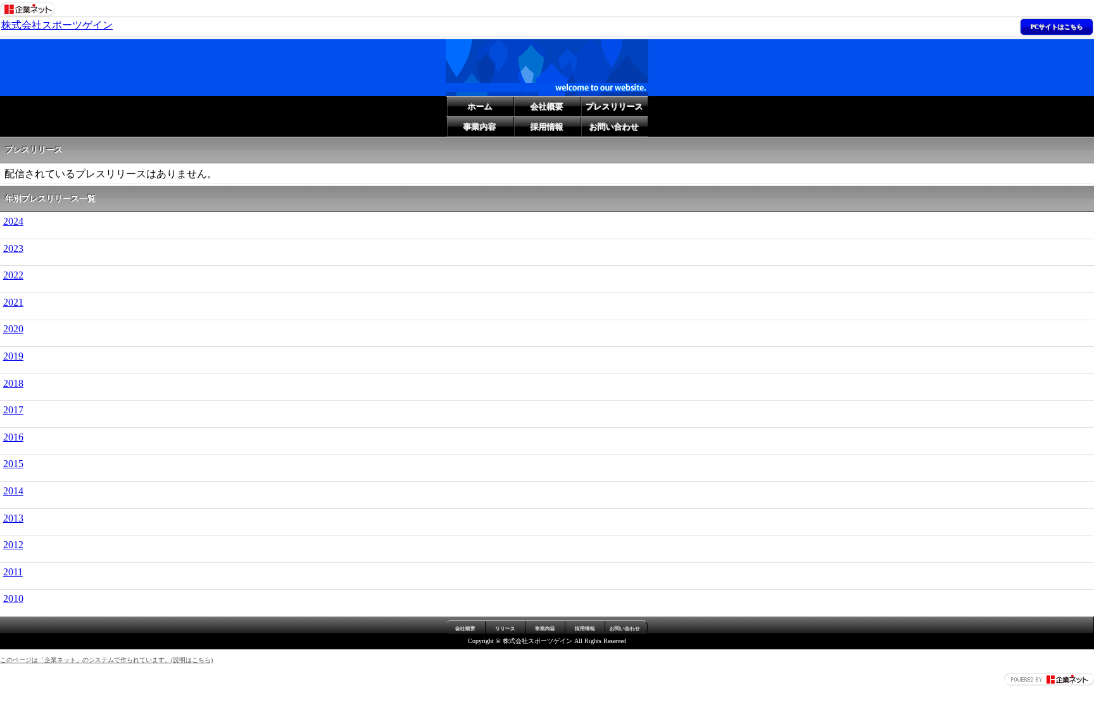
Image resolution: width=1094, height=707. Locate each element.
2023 (13, 248)
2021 (13, 302)
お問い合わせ (614, 127)
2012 (13, 544)
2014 (13, 490)
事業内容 (479, 127)
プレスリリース (614, 107)
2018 (13, 383)
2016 (13, 437)
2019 (13, 356)
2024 (13, 221)
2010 (13, 598)
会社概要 (547, 107)
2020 (13, 328)
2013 (13, 518)
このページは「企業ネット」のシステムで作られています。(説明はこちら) (106, 659)
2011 (13, 571)
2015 (13, 463)
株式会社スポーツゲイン (57, 25)
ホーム (480, 107)
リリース (505, 629)
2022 (13, 275)
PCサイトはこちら (1057, 26)
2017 (13, 409)
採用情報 (547, 127)
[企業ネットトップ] (27, 8)
